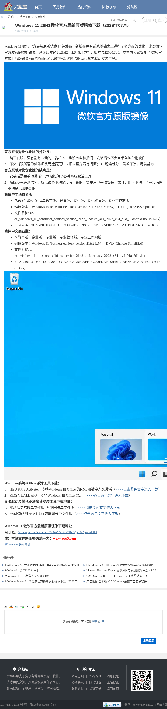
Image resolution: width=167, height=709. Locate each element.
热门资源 (84, 7)
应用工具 (25, 17)
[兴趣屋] (15, 6)
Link (22, 606)
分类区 (132, 7)
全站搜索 (113, 682)
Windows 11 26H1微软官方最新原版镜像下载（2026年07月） (73, 25)
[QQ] (112, 704)
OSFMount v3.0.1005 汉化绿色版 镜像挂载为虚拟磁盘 (119, 565)
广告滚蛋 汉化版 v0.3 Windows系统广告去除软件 (116, 581)
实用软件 (60, 7)
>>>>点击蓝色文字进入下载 (136, 489)
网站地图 (162, 704)
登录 (161, 20)
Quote (27, 606)
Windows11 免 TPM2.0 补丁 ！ (23, 570)
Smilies (38, 606)
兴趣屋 (1, 17)
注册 (147, 20)
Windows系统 (16, 544)
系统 (27, 544)
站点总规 (78, 676)
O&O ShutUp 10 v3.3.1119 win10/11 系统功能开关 (117, 576)
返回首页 (113, 688)
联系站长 (78, 688)
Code (33, 606)
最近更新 (95, 688)
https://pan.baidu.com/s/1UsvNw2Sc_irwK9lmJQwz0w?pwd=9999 (57, 532)
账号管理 (95, 682)
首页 (38, 7)
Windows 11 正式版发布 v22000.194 (27, 576)
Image (16, 606)
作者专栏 (95, 676)
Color (11, 606)
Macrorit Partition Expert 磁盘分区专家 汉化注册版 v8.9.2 (121, 570)
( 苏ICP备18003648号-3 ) (42, 704)
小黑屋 (126, 704)
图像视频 (109, 7)
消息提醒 (113, 676)
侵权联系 (78, 682)
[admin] (3, 27)
